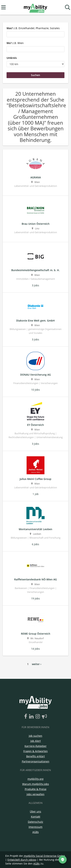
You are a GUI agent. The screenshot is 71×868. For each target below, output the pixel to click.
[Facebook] (26, 716)
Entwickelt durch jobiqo (21, 859)
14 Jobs (35, 648)
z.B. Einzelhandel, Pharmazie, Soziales (33, 28)
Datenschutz (35, 821)
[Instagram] (38, 716)
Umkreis (12, 58)
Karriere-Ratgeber (36, 746)
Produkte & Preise (35, 789)
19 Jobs (35, 598)
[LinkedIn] (32, 716)
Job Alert (35, 741)
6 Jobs (35, 544)
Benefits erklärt (35, 756)
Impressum (35, 827)
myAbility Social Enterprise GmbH (44, 856)
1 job (36, 494)
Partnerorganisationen (35, 761)
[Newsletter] (44, 716)
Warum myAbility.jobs (35, 784)
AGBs (35, 832)
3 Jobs (35, 285)
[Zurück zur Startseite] (35, 7)
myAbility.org (35, 779)
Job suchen (35, 735)
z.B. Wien (15, 43)
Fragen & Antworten (35, 751)
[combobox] (35, 34)
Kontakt (35, 816)
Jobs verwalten (35, 794)
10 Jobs (35, 389)
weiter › (36, 664)
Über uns (35, 811)
